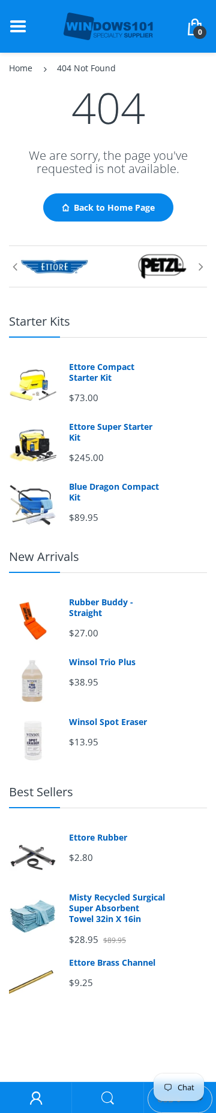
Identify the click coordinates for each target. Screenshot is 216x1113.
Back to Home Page (114, 207)
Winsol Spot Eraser (108, 722)
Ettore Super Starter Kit (110, 432)
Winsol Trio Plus (102, 662)
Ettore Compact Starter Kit (101, 372)
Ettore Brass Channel (112, 962)
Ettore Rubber (98, 837)
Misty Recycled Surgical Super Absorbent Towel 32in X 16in (117, 908)
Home (20, 68)
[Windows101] (108, 25)
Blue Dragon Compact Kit (114, 492)
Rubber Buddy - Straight (101, 607)
